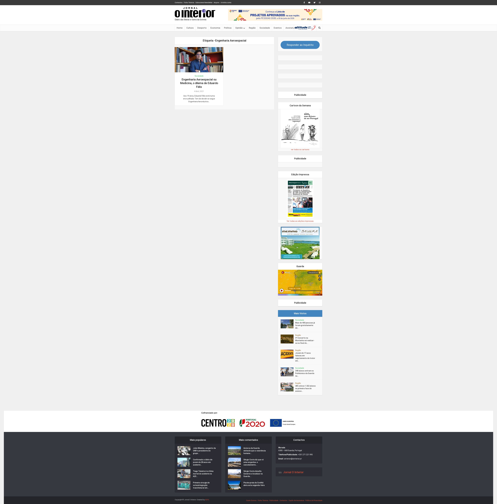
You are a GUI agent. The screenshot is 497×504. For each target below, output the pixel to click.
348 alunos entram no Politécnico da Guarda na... (304, 373)
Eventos (278, 28)
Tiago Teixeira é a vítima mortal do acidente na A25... (203, 473)
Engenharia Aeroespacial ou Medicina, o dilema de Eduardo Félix (199, 83)
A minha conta (226, 2)
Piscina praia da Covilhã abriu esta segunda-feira (254, 484)
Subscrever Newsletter (203, 2)
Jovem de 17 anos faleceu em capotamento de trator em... (305, 357)
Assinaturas (291, 28)
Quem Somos (251, 500)
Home (179, 28)
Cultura (189, 28)
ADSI (207, 500)
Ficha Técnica (189, 2)
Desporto (202, 28)
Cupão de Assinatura (296, 500)
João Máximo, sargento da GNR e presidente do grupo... (204, 450)
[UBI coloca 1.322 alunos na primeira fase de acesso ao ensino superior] (288, 387)
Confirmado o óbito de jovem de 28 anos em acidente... (202, 462)
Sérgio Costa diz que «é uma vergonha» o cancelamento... (253, 462)
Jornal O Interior (293, 472)
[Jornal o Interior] (195, 12)
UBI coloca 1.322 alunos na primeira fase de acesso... (305, 388)
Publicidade (273, 500)
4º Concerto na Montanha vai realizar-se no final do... (304, 340)
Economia (215, 28)
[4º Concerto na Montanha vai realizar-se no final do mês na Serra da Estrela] (288, 339)
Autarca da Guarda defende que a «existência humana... (254, 450)
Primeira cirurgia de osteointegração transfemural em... (201, 485)
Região (252, 28)
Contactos (178, 2)
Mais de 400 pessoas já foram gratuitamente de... (305, 325)
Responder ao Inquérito (300, 44)
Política (227, 28)
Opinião (239, 28)
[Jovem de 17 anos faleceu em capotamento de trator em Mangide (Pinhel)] (288, 354)
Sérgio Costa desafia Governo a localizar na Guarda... (253, 473)
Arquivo (216, 2)
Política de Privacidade (313, 500)
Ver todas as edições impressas (300, 221)
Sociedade (265, 28)
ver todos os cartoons (300, 150)
